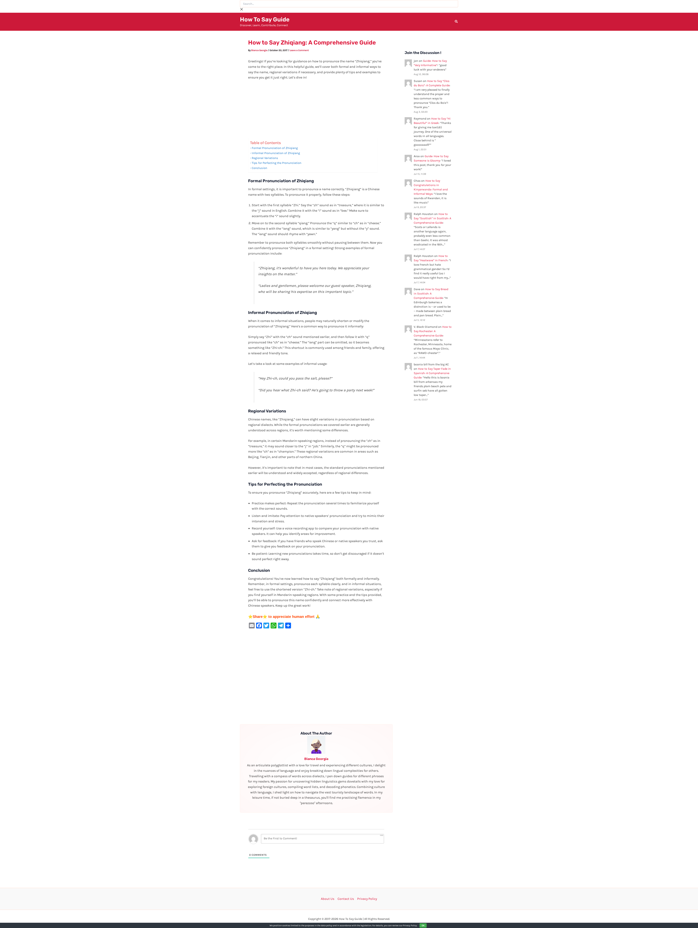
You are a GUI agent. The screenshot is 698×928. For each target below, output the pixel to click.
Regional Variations (265, 158)
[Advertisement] (316, 111)
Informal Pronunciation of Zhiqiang (276, 153)
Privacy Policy (367, 899)
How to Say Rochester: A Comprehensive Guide (433, 331)
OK (423, 925)
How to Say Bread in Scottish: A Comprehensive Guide (431, 293)
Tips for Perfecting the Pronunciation (276, 163)
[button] (456, 22)
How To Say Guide (265, 19)
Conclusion (259, 168)
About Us (327, 899)
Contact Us (346, 899)
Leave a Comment (299, 50)
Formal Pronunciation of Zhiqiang (275, 148)
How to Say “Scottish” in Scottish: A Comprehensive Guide (432, 218)
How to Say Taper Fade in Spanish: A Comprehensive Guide (432, 373)
